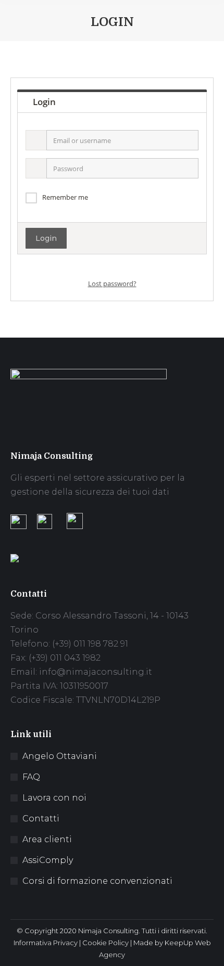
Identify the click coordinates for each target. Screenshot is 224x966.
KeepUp (179, 942)
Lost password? (112, 283)
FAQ (31, 777)
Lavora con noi (54, 798)
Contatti (40, 818)
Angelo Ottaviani (59, 756)
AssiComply (47, 860)
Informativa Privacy (46, 942)
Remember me (65, 197)
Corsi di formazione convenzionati (97, 881)
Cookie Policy (105, 942)
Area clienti (47, 839)
